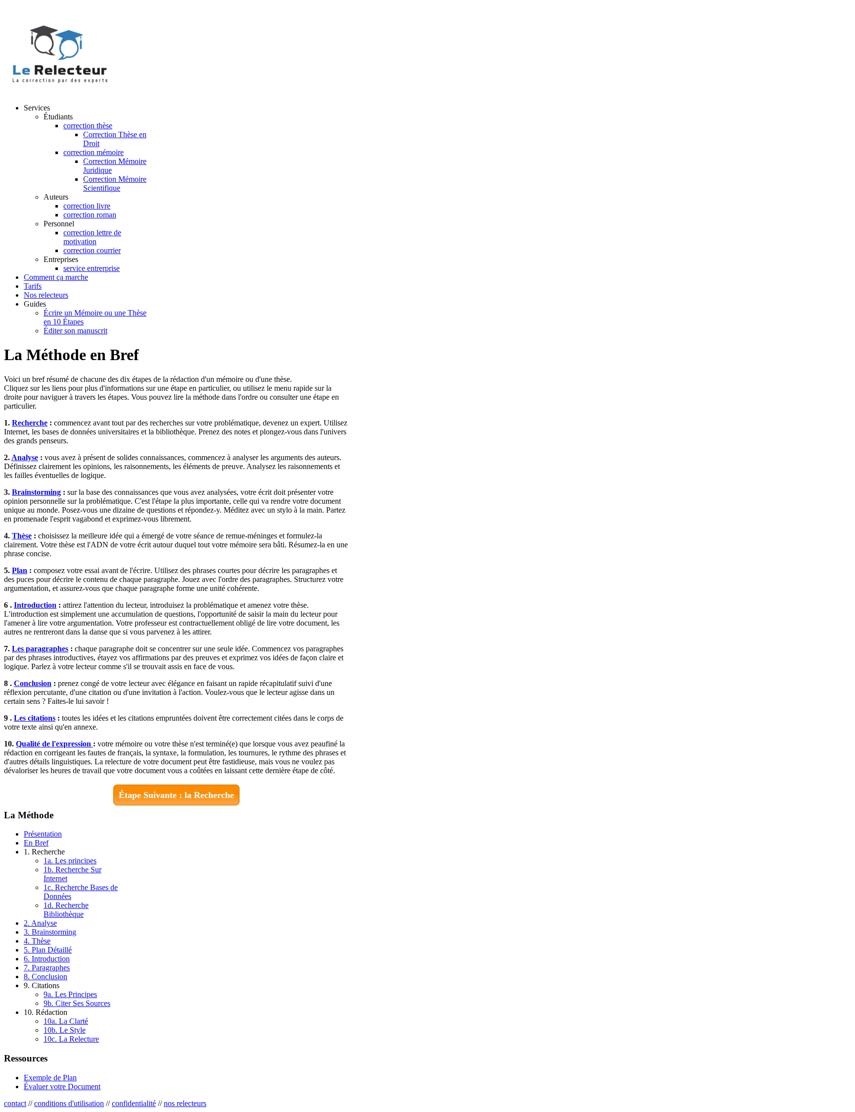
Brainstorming (36, 492)
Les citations (34, 718)
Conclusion (32, 683)
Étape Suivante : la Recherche (176, 795)
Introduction (35, 605)
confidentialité (134, 1103)
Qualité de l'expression (54, 744)
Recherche (30, 423)
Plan (19, 570)
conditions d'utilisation (69, 1103)
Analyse (24, 457)
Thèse (22, 535)
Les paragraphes (40, 648)
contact (15, 1103)
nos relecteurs (185, 1103)
